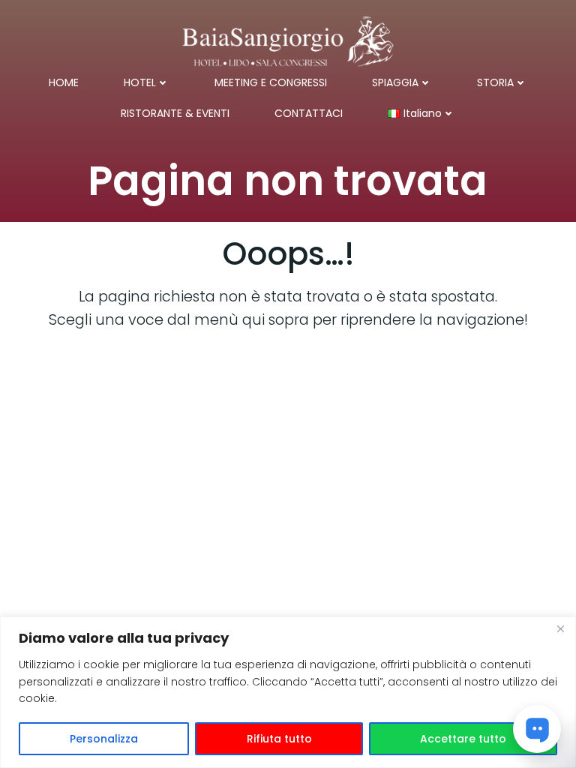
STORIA (495, 82)
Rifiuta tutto (279, 738)
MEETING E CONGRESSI (270, 82)
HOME (64, 82)
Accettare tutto (463, 738)
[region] (288, 692)
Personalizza (104, 738)
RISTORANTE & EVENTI (175, 113)
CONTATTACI (308, 113)
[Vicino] (560, 629)
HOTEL (140, 82)
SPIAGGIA (395, 82)
